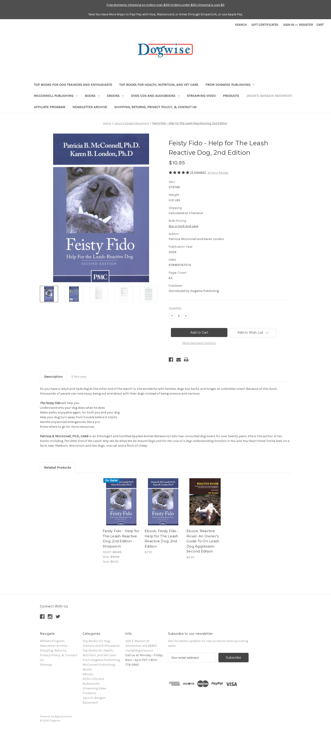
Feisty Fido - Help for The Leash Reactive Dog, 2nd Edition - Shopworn (121, 538)
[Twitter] (58, 616)
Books (90, 96)
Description (53, 376)
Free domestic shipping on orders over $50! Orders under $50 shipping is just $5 (165, 5)
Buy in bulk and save (183, 226)
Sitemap (46, 665)
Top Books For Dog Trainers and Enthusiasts (73, 85)
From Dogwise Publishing (228, 85)
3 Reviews (79, 376)
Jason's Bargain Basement (269, 96)
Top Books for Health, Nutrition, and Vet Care (158, 85)
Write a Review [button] (218, 173)
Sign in (288, 25)
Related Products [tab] (57, 467)
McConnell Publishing (53, 96)
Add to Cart (121, 506)
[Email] (178, 359)
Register (306, 25)
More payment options (199, 343)
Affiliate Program (49, 107)
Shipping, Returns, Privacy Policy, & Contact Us (155, 107)
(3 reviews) (198, 172)
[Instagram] (50, 616)
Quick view (121, 498)
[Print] (186, 359)
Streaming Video (201, 96)
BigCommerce (63, 716)
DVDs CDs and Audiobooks (153, 96)
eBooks (113, 96)
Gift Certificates (265, 25)
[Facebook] (171, 359)
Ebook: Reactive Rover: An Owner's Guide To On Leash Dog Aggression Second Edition (202, 541)
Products (231, 96)
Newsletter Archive (90, 107)
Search (241, 25)
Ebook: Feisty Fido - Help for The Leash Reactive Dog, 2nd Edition (162, 538)
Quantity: (175, 308)
